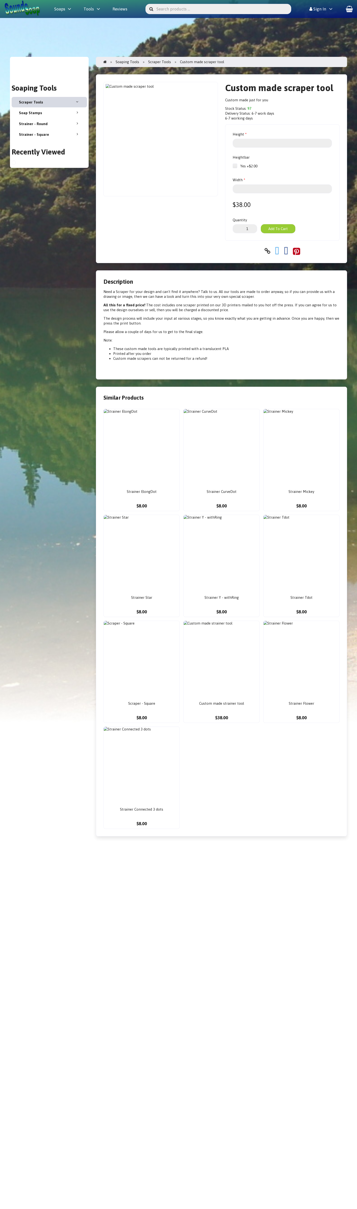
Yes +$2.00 (248, 166)
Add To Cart (278, 229)
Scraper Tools (31, 102)
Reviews (119, 9)
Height (238, 134)
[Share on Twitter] (277, 251)
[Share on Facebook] (286, 251)
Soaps (59, 9)
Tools (89, 9)
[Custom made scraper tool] (18, 163)
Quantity (240, 220)
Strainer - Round (33, 124)
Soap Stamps (30, 113)
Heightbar (241, 157)
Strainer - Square (34, 134)
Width (238, 180)
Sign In (319, 9)
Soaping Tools (127, 62)
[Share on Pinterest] (296, 251)
